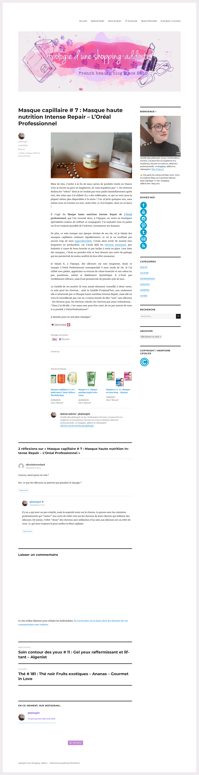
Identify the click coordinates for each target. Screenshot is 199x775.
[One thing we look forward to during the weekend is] (52, 732)
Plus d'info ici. (158, 169)
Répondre (23, 490)
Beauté (21, 149)
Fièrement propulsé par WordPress (65, 763)
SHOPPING (144, 290)
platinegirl (23, 142)
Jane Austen (114, 21)
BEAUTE (143, 267)
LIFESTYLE (145, 284)
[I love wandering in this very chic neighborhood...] (75, 732)
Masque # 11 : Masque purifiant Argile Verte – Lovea (89, 393)
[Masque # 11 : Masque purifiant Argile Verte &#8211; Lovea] (91, 379)
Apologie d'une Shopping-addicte (32, 763)
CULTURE (144, 273)
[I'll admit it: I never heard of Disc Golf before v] (29, 732)
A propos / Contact (171, 21)
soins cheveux (24, 156)
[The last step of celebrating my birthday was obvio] (121, 732)
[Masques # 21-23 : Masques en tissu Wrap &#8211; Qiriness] (119, 379)
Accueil (83, 21)
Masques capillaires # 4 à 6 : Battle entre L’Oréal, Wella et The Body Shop (63, 393)
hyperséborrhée (83, 241)
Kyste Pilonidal (149, 21)
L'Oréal (21, 153)
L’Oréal (128, 214)
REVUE (37, 153)
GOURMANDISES (147, 279)
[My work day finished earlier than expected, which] (98, 732)
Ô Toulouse (131, 21)
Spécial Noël (97, 21)
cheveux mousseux (115, 244)
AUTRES (143, 296)
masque (29, 153)
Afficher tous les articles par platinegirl (77, 426)
